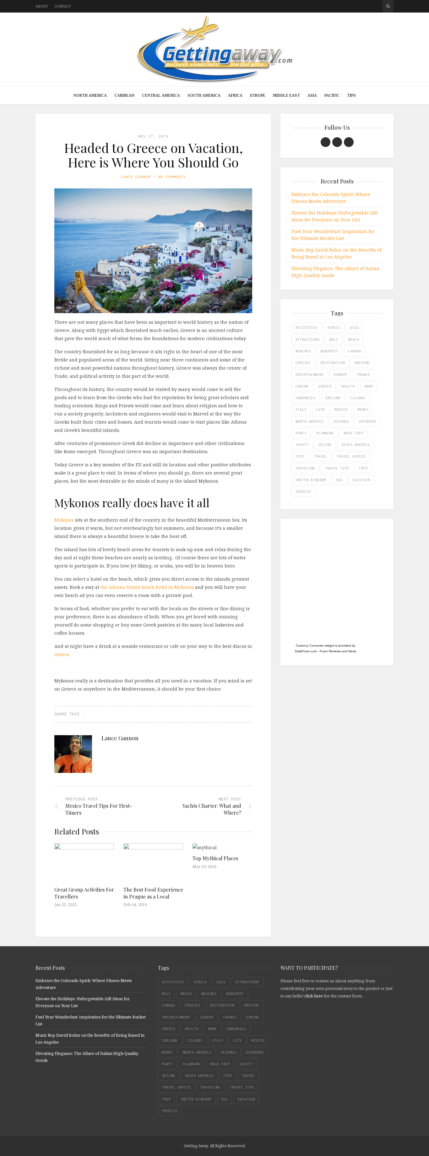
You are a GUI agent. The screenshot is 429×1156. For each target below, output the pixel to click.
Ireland (332, 398)
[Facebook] (325, 142)
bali (333, 339)
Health (348, 386)
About (41, 6)
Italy (301, 409)
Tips (351, 95)
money (363, 409)
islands (358, 398)
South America (203, 95)
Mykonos (64, 520)
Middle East (286, 95)
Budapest (329, 351)
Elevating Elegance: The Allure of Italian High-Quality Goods (335, 271)
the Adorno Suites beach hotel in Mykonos (147, 587)
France (363, 375)
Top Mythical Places (215, 858)
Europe (257, 95)
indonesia (305, 398)
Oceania (341, 421)
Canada (354, 351)
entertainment (310, 375)
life (320, 409)
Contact (62, 6)
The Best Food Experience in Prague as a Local (153, 893)
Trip (363, 468)
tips (300, 456)
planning (325, 433)
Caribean (124, 95)
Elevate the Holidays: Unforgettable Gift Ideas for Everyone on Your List (334, 216)
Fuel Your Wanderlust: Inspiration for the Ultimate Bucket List (333, 234)
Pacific (331, 95)
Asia (312, 95)
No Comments (172, 177)
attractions (308, 339)
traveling (305, 468)
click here (313, 996)
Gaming (302, 386)
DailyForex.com (306, 651)
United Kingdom (311, 480)
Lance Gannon (136, 177)
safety (302, 445)
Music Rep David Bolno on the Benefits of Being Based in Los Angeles (336, 253)
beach (353, 339)
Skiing (325, 445)
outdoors (368, 421)
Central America (161, 95)
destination (333, 363)
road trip (353, 433)
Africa (235, 95)
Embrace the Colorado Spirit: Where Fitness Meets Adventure (330, 197)
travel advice (351, 456)
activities (307, 327)
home (368, 386)
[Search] (388, 6)
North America (90, 95)
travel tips (337, 468)
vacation (361, 480)
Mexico (341, 409)
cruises (303, 363)
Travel (320, 456)
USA (339, 480)
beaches (303, 351)
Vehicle (303, 491)
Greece (61, 654)
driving (362, 363)
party (301, 433)
